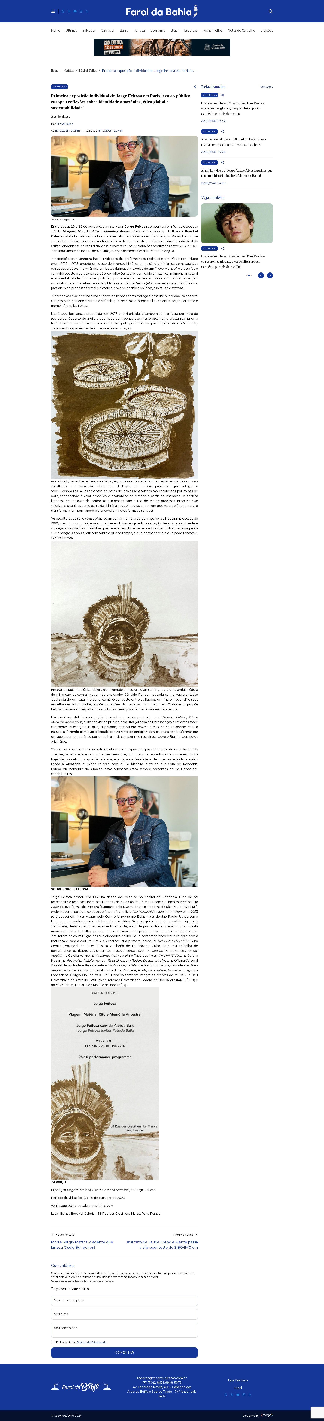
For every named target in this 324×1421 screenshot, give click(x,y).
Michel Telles (212, 30)
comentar (124, 1352)
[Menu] (53, 11)
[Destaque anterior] (261, 275)
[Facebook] (63, 11)
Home (55, 30)
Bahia (124, 30)
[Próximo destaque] (270, 275)
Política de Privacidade (91, 1342)
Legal (238, 1388)
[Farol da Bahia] (162, 11)
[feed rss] (87, 11)
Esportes (190, 30)
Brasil (174, 30)
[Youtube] (75, 11)
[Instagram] (81, 11)
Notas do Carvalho (241, 30)
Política (139, 30)
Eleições (267, 30)
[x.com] (69, 11)
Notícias (69, 70)
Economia (157, 30)
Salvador (89, 30)
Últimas (71, 30)
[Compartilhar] (195, 87)
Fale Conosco (238, 1380)
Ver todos (266, 86)
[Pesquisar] (270, 11)
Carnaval (107, 30)
